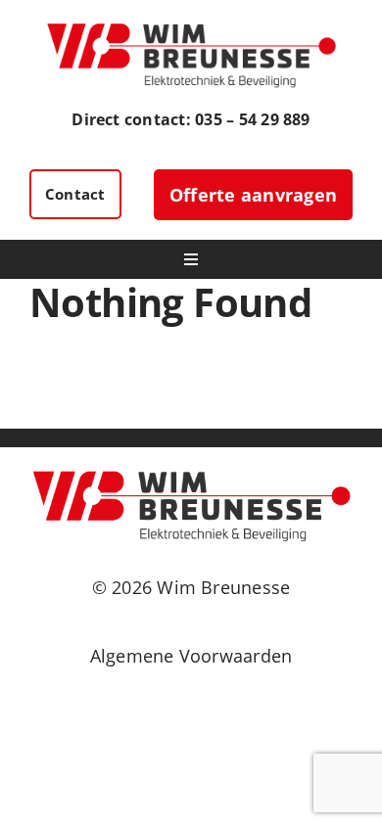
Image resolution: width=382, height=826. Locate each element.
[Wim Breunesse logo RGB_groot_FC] (191, 27)
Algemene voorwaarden (191, 655)
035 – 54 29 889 (252, 119)
